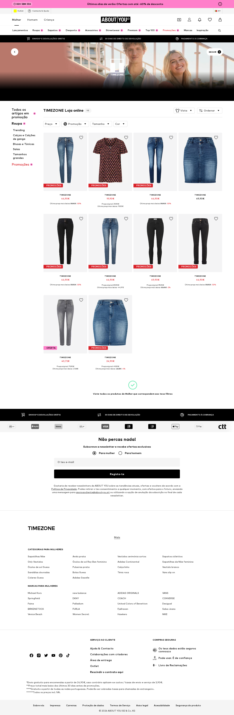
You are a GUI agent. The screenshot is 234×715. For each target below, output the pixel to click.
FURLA (76, 609)
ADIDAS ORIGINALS (128, 593)
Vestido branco (170, 567)
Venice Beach (35, 614)
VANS (165, 593)
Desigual (167, 603)
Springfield (34, 598)
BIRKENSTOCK (36, 609)
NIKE (164, 614)
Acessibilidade (162, 705)
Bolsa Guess (79, 572)
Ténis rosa (123, 572)
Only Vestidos (35, 561)
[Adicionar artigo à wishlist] (81, 137)
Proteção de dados (93, 705)
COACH (122, 598)
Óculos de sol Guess (39, 567)
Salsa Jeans (169, 609)
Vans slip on (168, 572)
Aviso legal (142, 705)
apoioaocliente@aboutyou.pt (93, 492)
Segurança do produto (188, 705)
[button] (184, 111)
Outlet (20, 11)
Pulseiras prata (81, 567)
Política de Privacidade (64, 489)
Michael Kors (35, 593)
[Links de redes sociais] (31, 655)
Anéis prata (79, 556)
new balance (79, 593)
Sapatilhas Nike (36, 556)
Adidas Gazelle (81, 577)
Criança (49, 19)
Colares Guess (36, 577)
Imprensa (55, 705)
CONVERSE (168, 598)
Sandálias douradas (39, 572)
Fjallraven (123, 609)
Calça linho (123, 567)
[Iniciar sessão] (189, 20)
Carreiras (71, 705)
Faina (31, 603)
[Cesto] (220, 20)
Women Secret (81, 614)
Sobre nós (38, 705)
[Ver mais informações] (65, 206)
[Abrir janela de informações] (220, 4)
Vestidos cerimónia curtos (132, 556)
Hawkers (122, 614)
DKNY (76, 598)
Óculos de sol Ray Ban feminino (90, 561)
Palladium (78, 603)
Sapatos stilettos (172, 556)
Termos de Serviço (120, 705)
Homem (32, 19)
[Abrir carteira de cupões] (179, 20)
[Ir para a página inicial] (48, 642)
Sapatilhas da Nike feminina (177, 561)
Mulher (16, 19)
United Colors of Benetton (133, 603)
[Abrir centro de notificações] (199, 20)
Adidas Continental (128, 561)
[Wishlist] (210, 20)
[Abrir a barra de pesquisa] (218, 30)
